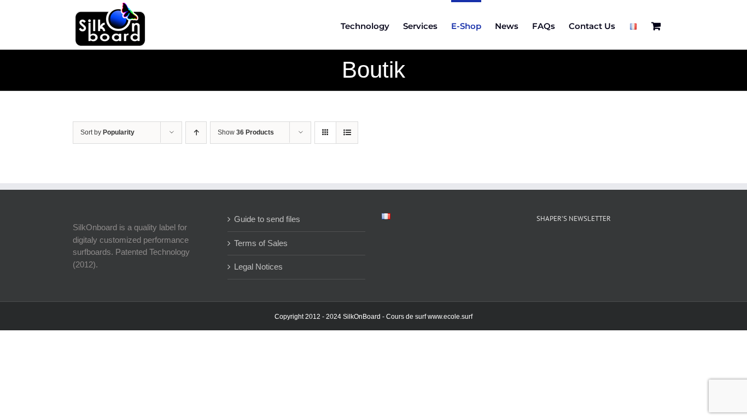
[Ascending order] (196, 132)
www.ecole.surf (450, 316)
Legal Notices (258, 266)
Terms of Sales (261, 243)
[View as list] (347, 132)
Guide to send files (267, 219)
